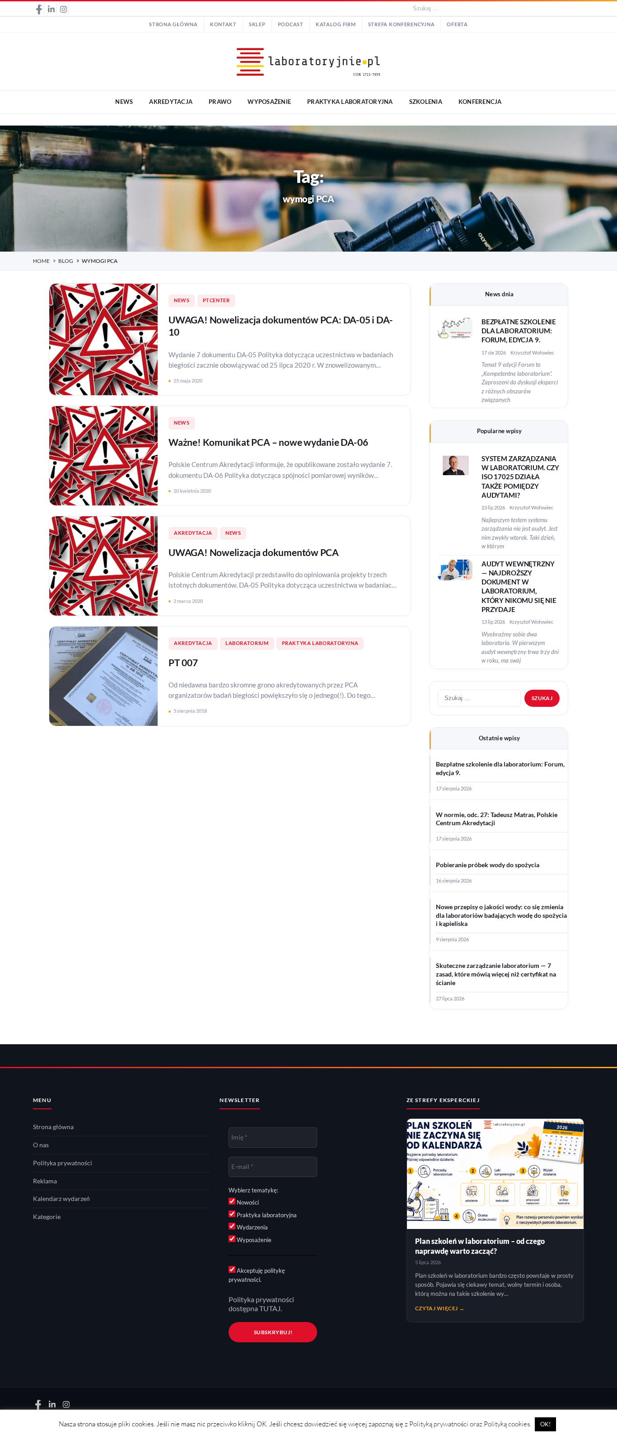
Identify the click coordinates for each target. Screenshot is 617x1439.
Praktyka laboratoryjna (320, 643)
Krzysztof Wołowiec (532, 352)
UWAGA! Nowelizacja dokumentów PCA (253, 552)
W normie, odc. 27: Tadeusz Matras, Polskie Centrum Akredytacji (496, 819)
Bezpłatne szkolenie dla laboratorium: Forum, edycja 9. (518, 331)
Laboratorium (247, 643)
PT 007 (183, 662)
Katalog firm (336, 24)
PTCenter (216, 300)
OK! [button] (545, 1424)
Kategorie (47, 1216)
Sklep (257, 24)
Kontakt (223, 24)
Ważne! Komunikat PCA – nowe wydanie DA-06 (268, 442)
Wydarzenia (251, 1227)
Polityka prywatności (62, 1163)
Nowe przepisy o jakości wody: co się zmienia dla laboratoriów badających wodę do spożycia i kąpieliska (501, 915)
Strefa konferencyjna (401, 24)
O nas (41, 1145)
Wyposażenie (253, 1239)
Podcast (291, 24)
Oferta (457, 24)
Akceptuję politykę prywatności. (257, 1275)
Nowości (247, 1202)
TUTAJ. (270, 1308)
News (182, 300)
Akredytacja (193, 533)
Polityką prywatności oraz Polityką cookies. (470, 1424)
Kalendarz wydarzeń (61, 1198)
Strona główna (173, 24)
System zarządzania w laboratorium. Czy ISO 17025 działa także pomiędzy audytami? (520, 477)
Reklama (45, 1181)
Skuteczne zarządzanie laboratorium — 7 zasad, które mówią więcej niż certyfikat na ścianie (496, 974)
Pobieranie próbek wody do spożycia (487, 865)
